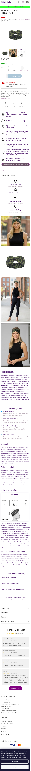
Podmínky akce (9, 86)
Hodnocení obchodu (15, 629)
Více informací (23, 757)
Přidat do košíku (15, 76)
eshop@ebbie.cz (7, 721)
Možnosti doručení (24, 71)
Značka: (6, 21)
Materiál (24, 597)
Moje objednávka (5, 702)
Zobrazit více (15, 688)
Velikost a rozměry (15, 599)
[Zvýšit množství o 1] (7, 75)
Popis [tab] (2, 170)
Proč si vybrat (25, 599)
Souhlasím (15, 767)
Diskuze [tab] (3, 617)
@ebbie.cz (6, 731)
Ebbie (4, 726)
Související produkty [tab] (7, 621)
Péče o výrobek (6, 599)
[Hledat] (18, 2)
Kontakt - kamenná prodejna (8, 710)
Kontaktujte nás (5, 708)
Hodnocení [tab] (4, 612)
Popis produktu (8, 597)
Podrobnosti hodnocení (24, 19)
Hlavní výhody (17, 597)
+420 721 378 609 (8, 723)
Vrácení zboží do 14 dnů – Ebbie (9, 712)
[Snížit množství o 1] (7, 77)
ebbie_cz (5, 728)
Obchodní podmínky (6, 706)
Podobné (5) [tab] (5, 608)
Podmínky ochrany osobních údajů (10, 704)
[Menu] (27, 2)
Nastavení (15, 761)
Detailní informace (5, 98)
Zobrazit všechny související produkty (15, 165)
